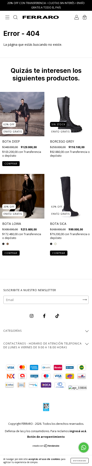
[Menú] (7, 17)
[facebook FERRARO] (45, 316)
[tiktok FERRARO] (57, 316)
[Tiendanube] (46, 446)
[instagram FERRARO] (32, 316)
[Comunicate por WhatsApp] (84, 447)
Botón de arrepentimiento (46, 437)
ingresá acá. (78, 431)
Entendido (79, 460)
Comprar (10, 163)
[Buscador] (15, 17)
